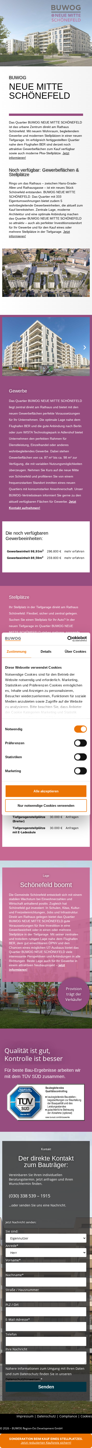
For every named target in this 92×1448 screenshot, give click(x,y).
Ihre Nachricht (16, 1349)
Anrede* (12, 1245)
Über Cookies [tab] (75, 651)
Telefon (11, 1334)
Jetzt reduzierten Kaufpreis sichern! (46, 1442)
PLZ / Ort (12, 1304)
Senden (46, 1386)
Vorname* (13, 1260)
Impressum (25, 1416)
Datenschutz (46, 1416)
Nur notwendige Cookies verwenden (46, 805)
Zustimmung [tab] (17, 651)
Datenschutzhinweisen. (23, 1379)
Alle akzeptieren (46, 791)
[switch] (80, 742)
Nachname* (15, 1275)
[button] (7, 347)
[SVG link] (66, 13)
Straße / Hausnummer (22, 1289)
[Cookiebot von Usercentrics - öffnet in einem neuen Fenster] (67, 639)
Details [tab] (46, 651)
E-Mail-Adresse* (18, 1319)
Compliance (68, 1416)
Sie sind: (12, 1231)
